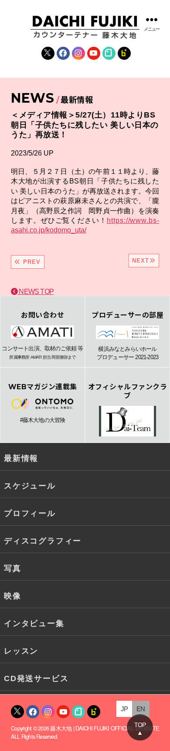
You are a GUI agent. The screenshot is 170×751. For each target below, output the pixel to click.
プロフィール (30, 513)
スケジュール (30, 485)
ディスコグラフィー (43, 540)
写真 (12, 568)
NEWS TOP (35, 291)
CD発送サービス (36, 678)
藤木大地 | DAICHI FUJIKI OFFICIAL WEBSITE (104, 728)
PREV (30, 262)
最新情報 (21, 458)
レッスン (21, 651)
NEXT (141, 260)
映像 (12, 596)
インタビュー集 (34, 623)
